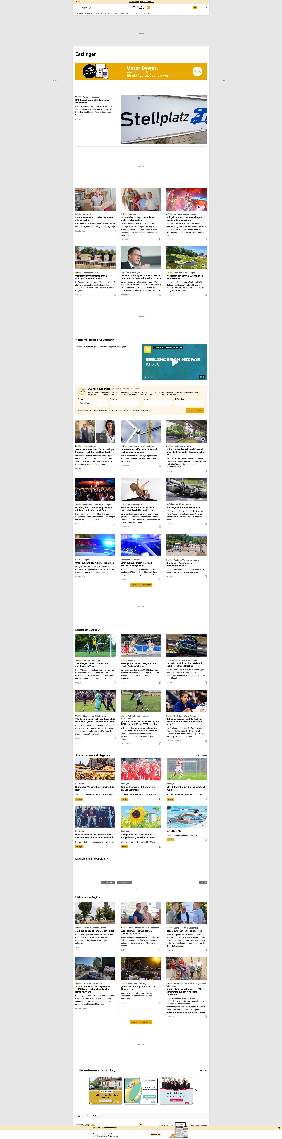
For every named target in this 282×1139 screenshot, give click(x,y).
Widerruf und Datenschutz (140, 410)
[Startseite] (79, 1116)
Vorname (113, 399)
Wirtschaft (124, 13)
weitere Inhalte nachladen (141, 585)
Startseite (79, 13)
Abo (195, 8)
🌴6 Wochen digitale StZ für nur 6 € (141, 2)
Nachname (146, 399)
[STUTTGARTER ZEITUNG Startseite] (141, 7)
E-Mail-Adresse (180, 399)
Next (195, 1090)
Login (205, 7)
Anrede (80, 399)
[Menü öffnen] (76, 8)
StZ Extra (146, 13)
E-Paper (84, 8)
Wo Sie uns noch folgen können (194, 1126)
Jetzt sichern (155, 1134)
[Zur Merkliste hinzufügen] (114, 119)
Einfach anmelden (195, 410)
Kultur (138, 13)
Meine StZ (89, 13)
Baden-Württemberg (102, 13)
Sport (132, 13)
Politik (115, 13)
